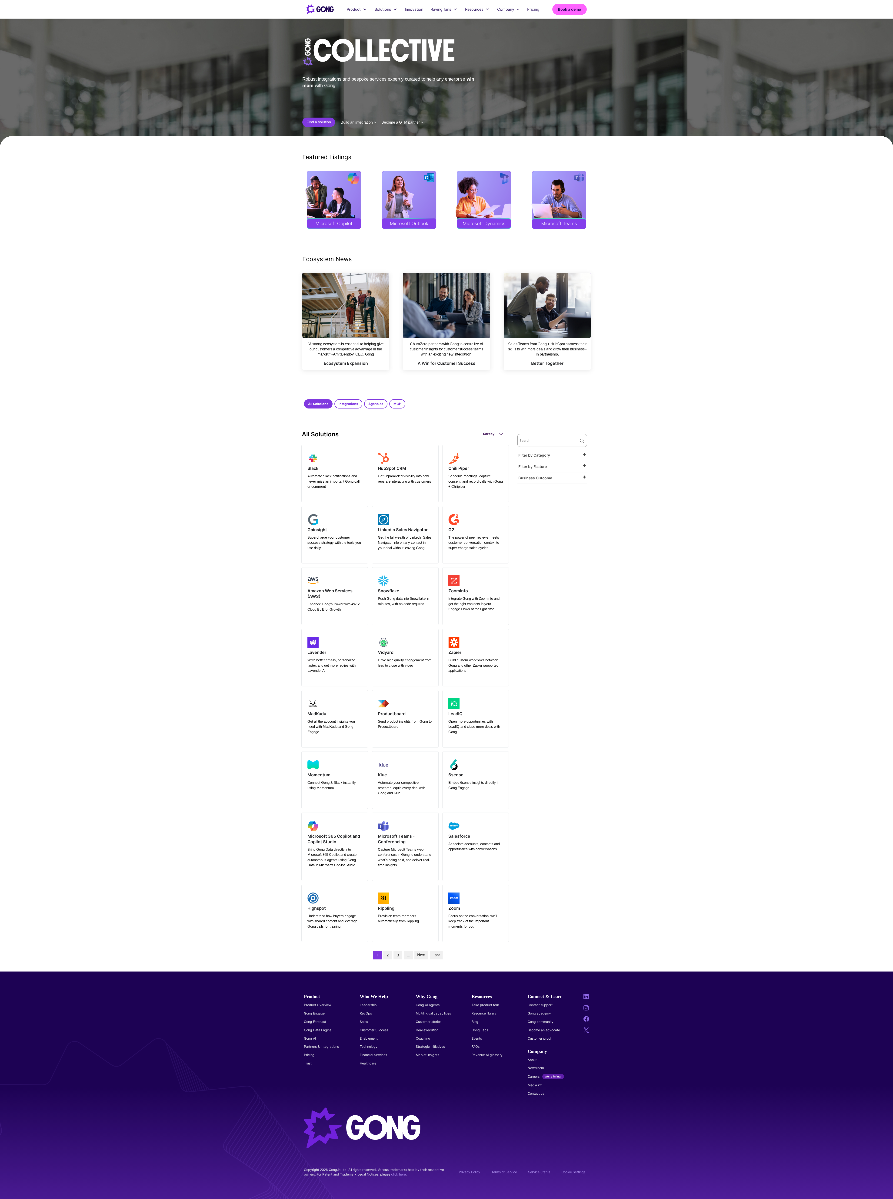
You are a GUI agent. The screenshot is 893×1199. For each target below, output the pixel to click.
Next (421, 954)
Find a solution (319, 122)
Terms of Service (504, 1172)
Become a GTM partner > (402, 122)
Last (436, 954)
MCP (397, 404)
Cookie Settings (573, 1172)
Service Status (539, 1172)
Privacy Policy (469, 1172)
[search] (552, 440)
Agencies (375, 404)
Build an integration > (358, 122)
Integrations (348, 404)
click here (398, 1174)
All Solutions (318, 404)
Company (505, 9)
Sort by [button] (489, 434)
